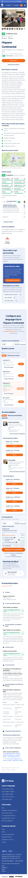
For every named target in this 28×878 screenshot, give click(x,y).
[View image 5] (12, 29)
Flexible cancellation (9, 138)
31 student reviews (9, 135)
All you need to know (7, 813)
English (3, 869)
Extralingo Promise (7, 837)
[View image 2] (5, 29)
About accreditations (7, 820)
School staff (17, 188)
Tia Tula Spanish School (14, 756)
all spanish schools (18, 760)
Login (3, 829)
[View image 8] (19, 29)
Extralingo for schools (7, 839)
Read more (5, 216)
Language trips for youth (8, 818)
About (3, 832)
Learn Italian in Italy (7, 799)
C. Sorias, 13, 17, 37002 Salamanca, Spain (12, 54)
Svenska (4, 871)
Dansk (3, 865)
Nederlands (4, 867)
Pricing (3, 192)
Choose (14, 446)
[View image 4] (10, 29)
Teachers (4, 182)
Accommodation (6, 188)
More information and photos (17, 433)
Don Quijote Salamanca (9, 753)
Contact (4, 842)
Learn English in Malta (7, 794)
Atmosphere (5, 185)
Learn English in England (8, 791)
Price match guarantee (8, 834)
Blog (3, 808)
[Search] (21, 5)
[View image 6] (15, 29)
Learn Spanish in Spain (7, 789)
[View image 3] (7, 29)
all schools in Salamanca (13, 759)
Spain (3, 52)
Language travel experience (9, 810)
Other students (6, 178)
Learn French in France (8, 796)
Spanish (4, 50)
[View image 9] (22, 29)
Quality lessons (18, 185)
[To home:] (13, 780)
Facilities (16, 192)
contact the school (10, 331)
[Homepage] (2, 768)
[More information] (20, 295)
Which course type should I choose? (11, 352)
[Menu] (24, 5)
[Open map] (13, 159)
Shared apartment (13, 422)
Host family (11, 460)
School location (18, 182)
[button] (13, 18)
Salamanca (20, 50)
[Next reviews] (24, 196)
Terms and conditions (8, 861)
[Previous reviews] (20, 196)
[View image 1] (3, 29)
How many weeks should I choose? (11, 519)
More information (8, 367)
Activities (16, 178)
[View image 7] (17, 29)
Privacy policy (19, 861)
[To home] (2, 5)
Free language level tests (8, 815)
